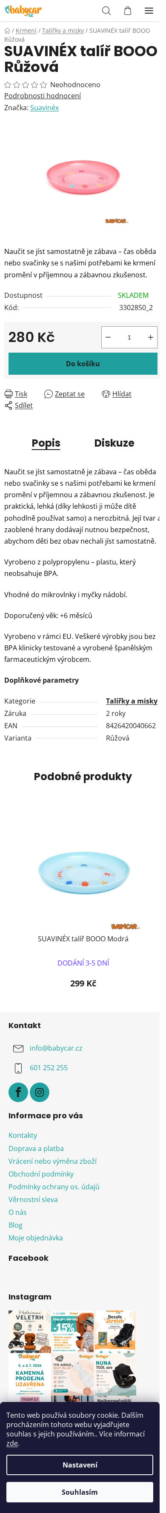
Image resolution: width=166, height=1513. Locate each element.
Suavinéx (44, 107)
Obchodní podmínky (41, 1174)
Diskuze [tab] (114, 443)
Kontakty (23, 1135)
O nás (18, 1212)
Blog (16, 1225)
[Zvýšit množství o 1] (150, 337)
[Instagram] (39, 1092)
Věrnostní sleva (33, 1199)
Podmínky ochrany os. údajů (54, 1186)
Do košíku (83, 363)
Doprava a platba (36, 1148)
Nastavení (80, 1465)
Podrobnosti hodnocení (42, 95)
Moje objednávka (36, 1237)
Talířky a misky (131, 701)
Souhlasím (80, 1492)
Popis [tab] (46, 443)
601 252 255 (49, 1067)
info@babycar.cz (56, 1048)
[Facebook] (18, 1092)
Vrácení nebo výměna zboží (53, 1161)
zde (12, 1443)
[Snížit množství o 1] (108, 337)
